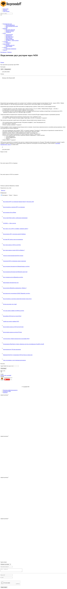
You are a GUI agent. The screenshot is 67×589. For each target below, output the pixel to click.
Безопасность (9, 35)
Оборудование (9, 38)
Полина (2, 62)
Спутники (5, 41)
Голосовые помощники (11, 48)
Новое (10, 195)
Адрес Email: (3, 366)
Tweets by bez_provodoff (6, 375)
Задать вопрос (4, 587)
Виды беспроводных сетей (12, 26)
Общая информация (10, 25)
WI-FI (4, 33)
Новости (5, 49)
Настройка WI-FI (9, 36)
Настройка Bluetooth (10, 29)
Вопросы (5, 10)
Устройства (8, 32)
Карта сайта (5, 8)
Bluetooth (5, 28)
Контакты (5, 392)
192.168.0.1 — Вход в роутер (12, 40)
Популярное (5, 195)
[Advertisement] (6, 415)
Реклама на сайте (7, 391)
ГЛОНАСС (8, 42)
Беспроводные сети (7, 23)
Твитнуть (3, 190)
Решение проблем (10, 31)
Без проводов (3, 52)
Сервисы (5, 47)
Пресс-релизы (6, 11)
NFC (7, 27)
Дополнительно (9, 34)
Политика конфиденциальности (10, 390)
